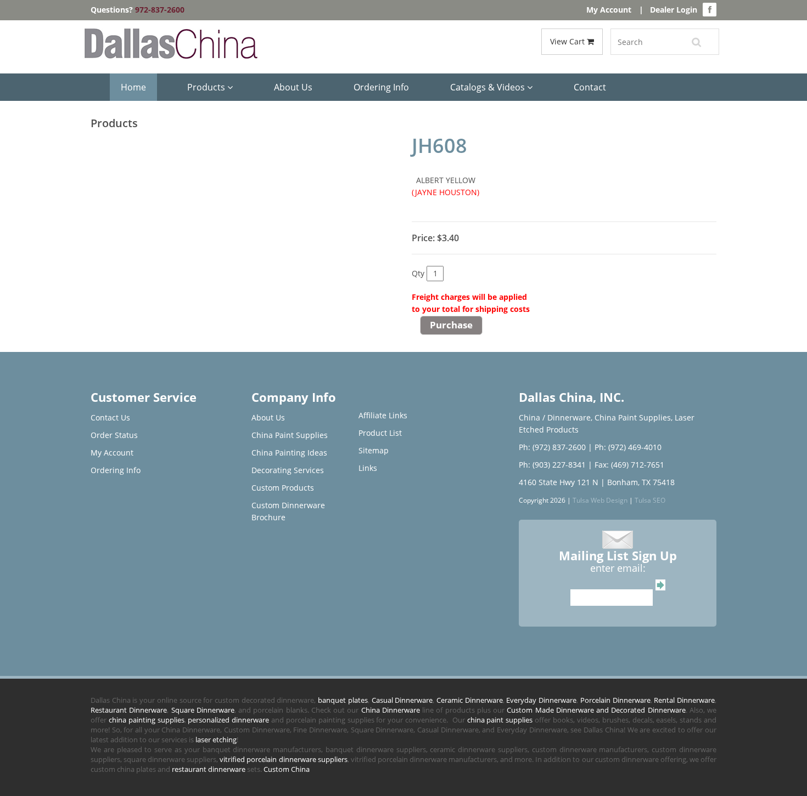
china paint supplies (500, 720)
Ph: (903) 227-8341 (552, 464)
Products (207, 87)
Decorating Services (287, 470)
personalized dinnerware (228, 720)
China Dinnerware (390, 710)
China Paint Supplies (289, 435)
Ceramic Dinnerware (469, 700)
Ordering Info (381, 87)
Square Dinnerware (202, 710)
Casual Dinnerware (402, 700)
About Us (293, 87)
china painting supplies (146, 720)
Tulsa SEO (650, 500)
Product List (380, 433)
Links (367, 468)
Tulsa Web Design (600, 500)
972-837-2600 (159, 9)
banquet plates (343, 700)
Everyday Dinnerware (541, 700)
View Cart (568, 41)
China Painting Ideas (289, 452)
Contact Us (110, 417)
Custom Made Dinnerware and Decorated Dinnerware (596, 710)
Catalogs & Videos (488, 87)
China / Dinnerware (555, 417)
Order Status (114, 435)
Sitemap (373, 450)
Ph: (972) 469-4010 (628, 447)
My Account (608, 9)
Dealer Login (673, 9)
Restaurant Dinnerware (129, 710)
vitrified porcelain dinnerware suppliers (283, 759)
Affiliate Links (382, 415)
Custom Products (282, 487)
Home (133, 87)
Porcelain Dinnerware (615, 700)
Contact (590, 87)
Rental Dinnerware (684, 700)
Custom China (287, 769)
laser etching (216, 739)
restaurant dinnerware (208, 769)
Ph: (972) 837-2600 (552, 447)
